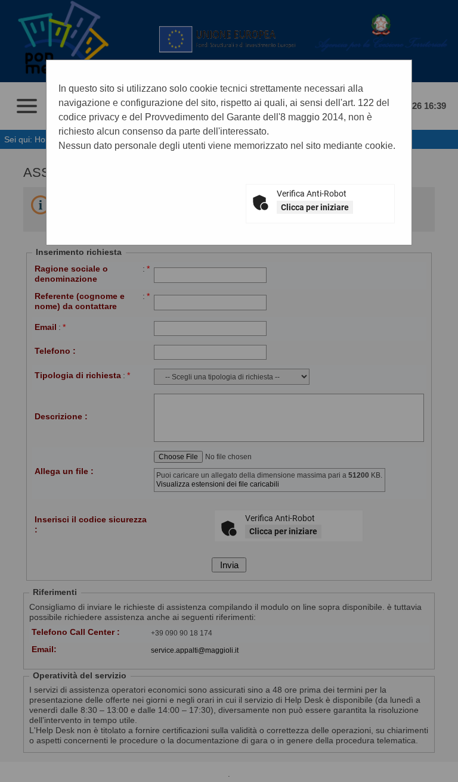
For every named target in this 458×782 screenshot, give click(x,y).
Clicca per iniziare (315, 207)
